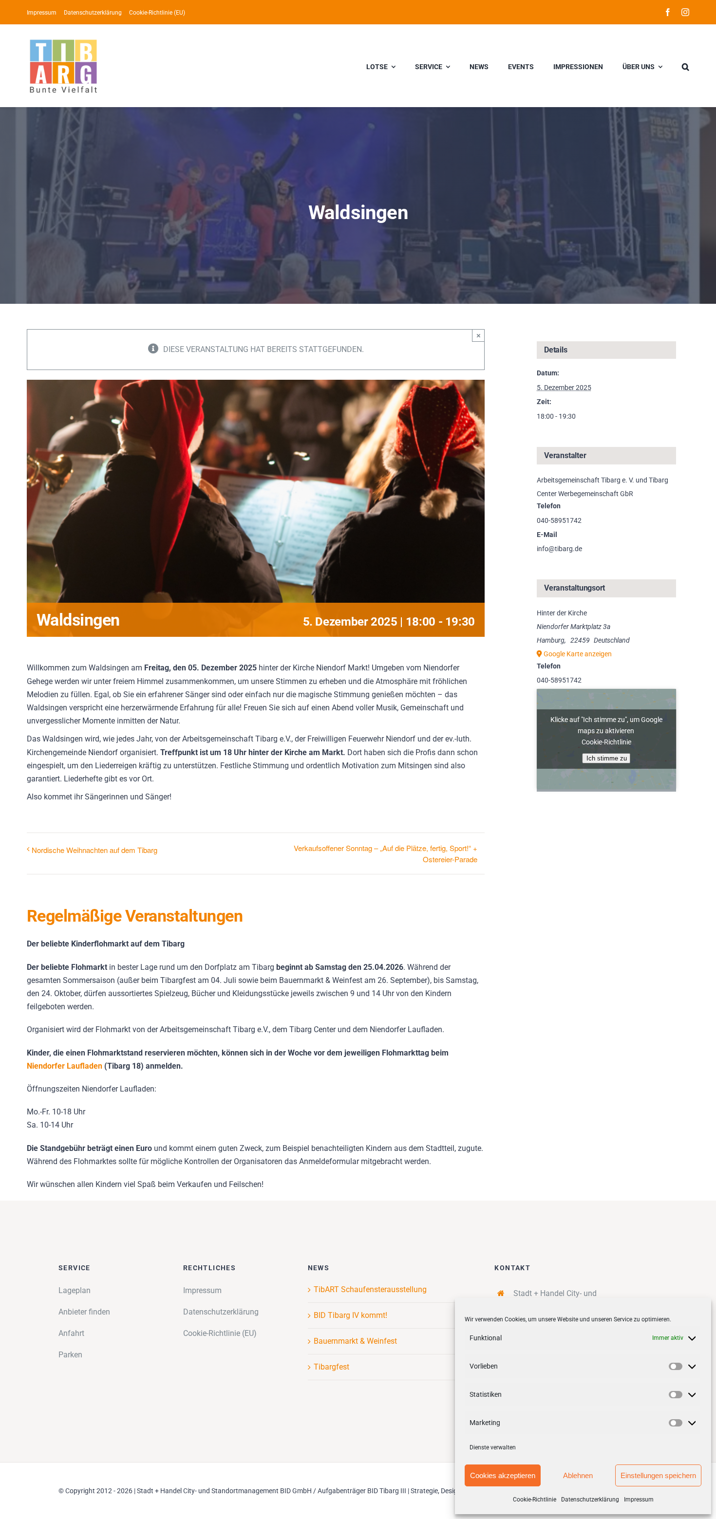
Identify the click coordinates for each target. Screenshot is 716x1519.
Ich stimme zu (606, 758)
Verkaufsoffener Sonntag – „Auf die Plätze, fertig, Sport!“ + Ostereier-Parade (385, 853)
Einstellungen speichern (658, 1475)
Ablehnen (578, 1475)
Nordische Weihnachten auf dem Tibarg (94, 850)
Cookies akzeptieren (502, 1475)
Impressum (639, 1499)
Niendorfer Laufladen (64, 1066)
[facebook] (668, 12)
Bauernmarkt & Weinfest (355, 1341)
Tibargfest (331, 1366)
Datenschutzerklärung (590, 1499)
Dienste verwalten (493, 1447)
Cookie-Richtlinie (534, 1499)
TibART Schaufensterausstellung (370, 1289)
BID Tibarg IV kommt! (350, 1315)
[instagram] (685, 12)
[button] (685, 65)
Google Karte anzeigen (578, 654)
